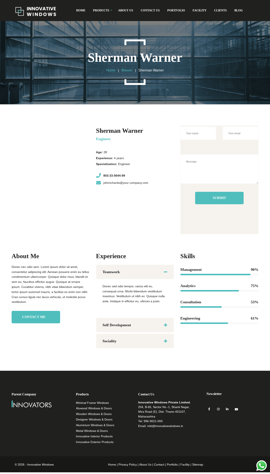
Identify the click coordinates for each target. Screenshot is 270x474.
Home (112, 464)
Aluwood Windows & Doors (94, 408)
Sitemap (197, 464)
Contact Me (34, 317)
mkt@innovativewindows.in (165, 426)
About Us (145, 464)
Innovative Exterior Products (94, 442)
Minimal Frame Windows (92, 402)
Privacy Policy (128, 464)
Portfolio (172, 464)
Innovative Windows (40, 464)
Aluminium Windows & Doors (95, 425)
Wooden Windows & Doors (94, 414)
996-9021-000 (153, 421)
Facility (185, 464)
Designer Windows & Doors (94, 419)
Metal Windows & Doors (92, 430)
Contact (159, 464)
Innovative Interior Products (94, 436)
